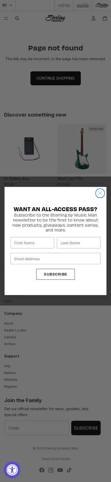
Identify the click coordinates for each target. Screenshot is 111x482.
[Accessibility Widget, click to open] (12, 470)
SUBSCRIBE (55, 274)
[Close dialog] (100, 193)
